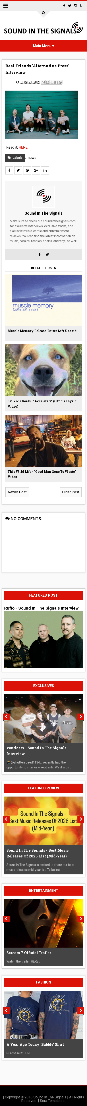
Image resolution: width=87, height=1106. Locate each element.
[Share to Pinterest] (60, 82)
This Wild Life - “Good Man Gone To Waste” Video (42, 474)
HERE (23, 147)
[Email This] (43, 82)
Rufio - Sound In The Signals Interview (41, 608)
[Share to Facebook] (56, 82)
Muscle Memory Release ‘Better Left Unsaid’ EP (42, 333)
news (32, 158)
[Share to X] (52, 82)
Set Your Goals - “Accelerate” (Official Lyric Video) (42, 404)
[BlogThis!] (47, 82)
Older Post (70, 492)
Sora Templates (52, 1101)
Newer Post (17, 492)
